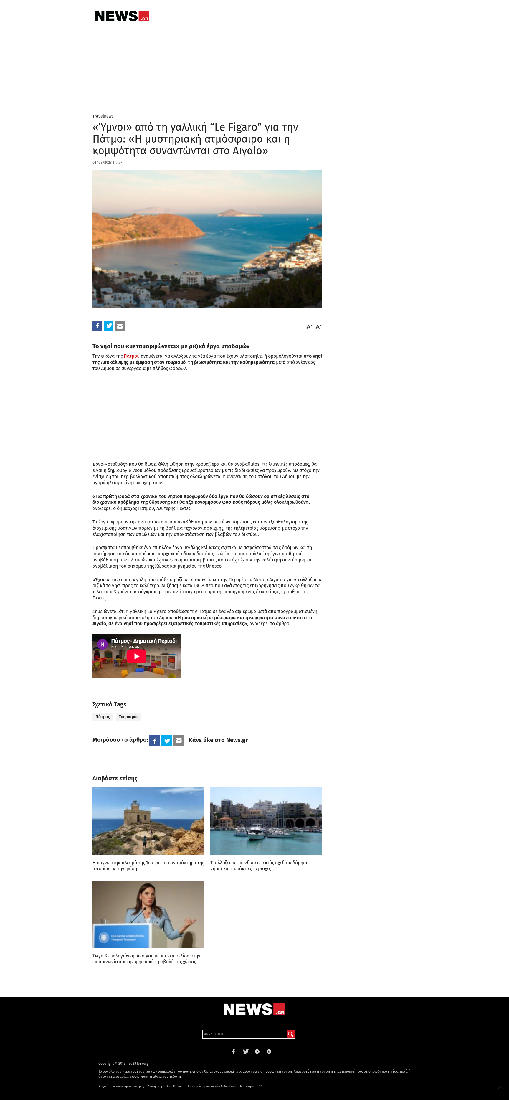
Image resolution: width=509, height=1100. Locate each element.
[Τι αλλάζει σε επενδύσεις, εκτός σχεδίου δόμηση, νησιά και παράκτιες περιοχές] (266, 821)
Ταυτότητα (247, 1086)
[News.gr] (122, 16)
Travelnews (103, 116)
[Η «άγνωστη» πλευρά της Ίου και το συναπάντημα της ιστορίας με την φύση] (148, 821)
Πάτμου (132, 356)
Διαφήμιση (155, 1086)
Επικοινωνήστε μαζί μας (128, 1086)
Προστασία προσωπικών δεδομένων (211, 1086)
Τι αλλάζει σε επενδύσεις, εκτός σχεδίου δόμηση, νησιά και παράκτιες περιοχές (260, 865)
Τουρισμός (128, 716)
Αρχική (103, 1086)
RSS (260, 1086)
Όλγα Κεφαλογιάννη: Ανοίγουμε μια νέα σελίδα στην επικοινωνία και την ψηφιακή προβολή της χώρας (146, 958)
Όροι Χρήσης (174, 1086)
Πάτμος (102, 716)
